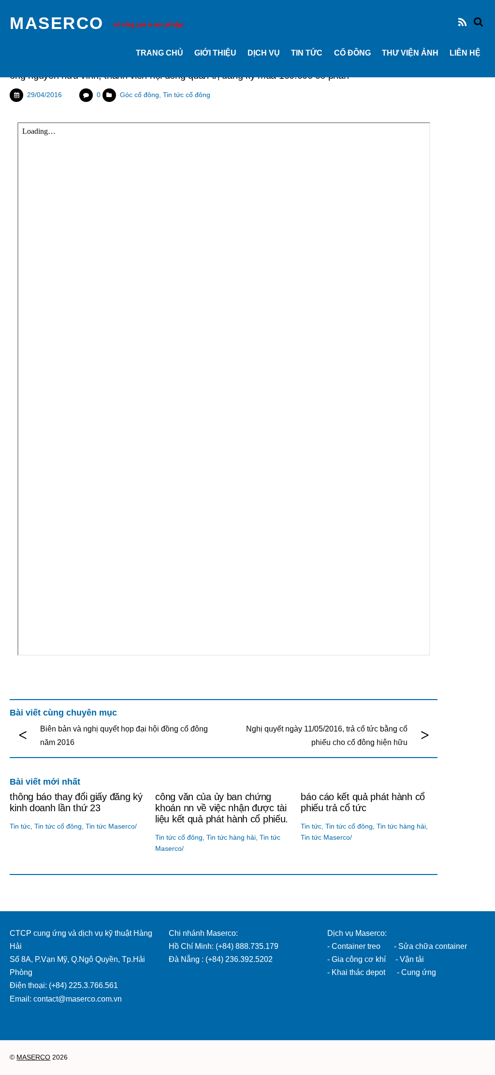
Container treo (356, 946)
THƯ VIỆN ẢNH (410, 53)
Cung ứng (417, 972)
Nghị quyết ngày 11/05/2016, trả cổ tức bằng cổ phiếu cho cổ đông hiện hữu (327, 735)
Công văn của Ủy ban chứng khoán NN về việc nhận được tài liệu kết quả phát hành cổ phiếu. (221, 807)
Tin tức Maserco (110, 826)
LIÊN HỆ (465, 53)
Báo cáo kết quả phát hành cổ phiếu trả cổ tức (363, 802)
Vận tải (412, 959)
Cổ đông (352, 53)
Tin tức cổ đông (186, 95)
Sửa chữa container (432, 946)
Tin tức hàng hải (231, 837)
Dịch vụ (264, 53)
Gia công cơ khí (360, 959)
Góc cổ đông (139, 95)
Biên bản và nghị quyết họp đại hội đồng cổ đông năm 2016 (124, 735)
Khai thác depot (358, 972)
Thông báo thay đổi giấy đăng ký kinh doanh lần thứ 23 (76, 802)
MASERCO (33, 1057)
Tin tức (306, 53)
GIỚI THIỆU (215, 53)
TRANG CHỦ (159, 53)
